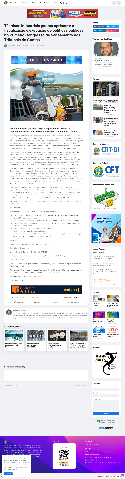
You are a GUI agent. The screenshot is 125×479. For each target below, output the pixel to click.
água (14, 20)
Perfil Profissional (90, 452)
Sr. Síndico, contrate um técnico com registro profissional (111, 132)
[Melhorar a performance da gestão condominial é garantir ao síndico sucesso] (98, 107)
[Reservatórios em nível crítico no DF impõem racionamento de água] (79, 335)
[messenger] (122, 475)
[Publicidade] (62, 13)
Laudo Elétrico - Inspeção (97, 335)
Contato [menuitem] (65, 3)
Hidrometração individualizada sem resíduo (55, 345)
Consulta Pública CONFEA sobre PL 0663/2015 (33, 345)
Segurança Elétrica (91, 460)
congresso (22, 297)
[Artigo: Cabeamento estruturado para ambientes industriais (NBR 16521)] (106, 89)
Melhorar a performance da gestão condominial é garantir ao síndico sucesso (111, 108)
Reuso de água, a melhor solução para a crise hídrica (14, 345)
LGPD (119, 476)
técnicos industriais (33, 297)
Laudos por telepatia (96, 304)
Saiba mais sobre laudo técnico (103, 283)
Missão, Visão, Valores (92, 455)
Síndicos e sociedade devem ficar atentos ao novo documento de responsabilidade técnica (111, 121)
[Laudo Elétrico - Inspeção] (99, 329)
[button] (114, 3)
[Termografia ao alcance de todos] (99, 315)
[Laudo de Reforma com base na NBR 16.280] (113, 298)
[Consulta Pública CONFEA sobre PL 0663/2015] (36, 335)
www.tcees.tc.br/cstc (36, 276)
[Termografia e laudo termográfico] (113, 315)
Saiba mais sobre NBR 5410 (102, 281)
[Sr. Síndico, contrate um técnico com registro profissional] (98, 132)
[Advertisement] (46, 358)
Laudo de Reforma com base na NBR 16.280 (112, 305)
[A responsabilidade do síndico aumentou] (113, 329)
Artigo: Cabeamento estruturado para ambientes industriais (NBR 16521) (105, 101)
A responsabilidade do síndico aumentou (113, 336)
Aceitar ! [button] (8, 474)
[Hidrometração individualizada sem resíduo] (57, 335)
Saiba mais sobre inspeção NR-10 (104, 285)
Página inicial (7, 20)
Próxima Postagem (81, 385)
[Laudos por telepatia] (99, 298)
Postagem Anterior (11, 385)
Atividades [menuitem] (13, 3)
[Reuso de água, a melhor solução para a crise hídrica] (14, 335)
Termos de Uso (110, 476)
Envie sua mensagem (92, 444)
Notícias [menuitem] (25, 3)
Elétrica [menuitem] (47, 3)
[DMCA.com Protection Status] (106, 429)
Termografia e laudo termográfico (113, 320)
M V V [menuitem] (55, 3)
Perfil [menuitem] (34, 3)
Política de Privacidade (10, 469)
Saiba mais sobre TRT (101, 279)
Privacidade (99, 476)
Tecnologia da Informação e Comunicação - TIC (100, 457)
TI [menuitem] (40, 3)
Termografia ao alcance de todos (98, 320)
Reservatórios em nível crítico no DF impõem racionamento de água (78, 345)
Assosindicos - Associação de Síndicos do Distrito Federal (103, 463)
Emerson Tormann (20, 310)
